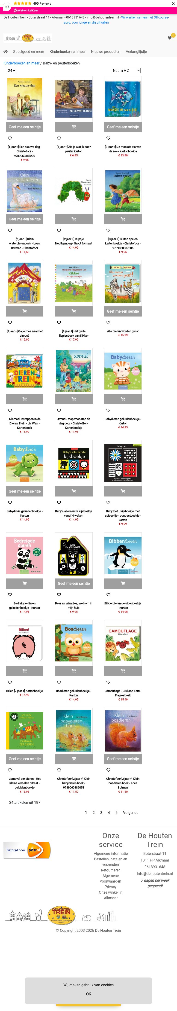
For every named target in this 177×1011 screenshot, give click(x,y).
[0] (169, 38)
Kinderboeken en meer (68, 51)
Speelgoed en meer (28, 51)
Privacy (111, 887)
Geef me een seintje (25, 127)
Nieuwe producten (105, 51)
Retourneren (111, 870)
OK (88, 994)
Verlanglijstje (136, 51)
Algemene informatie (111, 853)
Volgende (130, 812)
